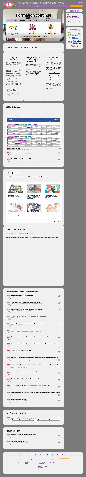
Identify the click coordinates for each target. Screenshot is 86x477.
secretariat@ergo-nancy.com (11, 81)
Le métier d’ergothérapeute (33, 6)
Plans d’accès (20, 462)
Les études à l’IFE (48, 6)
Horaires (21, 459)
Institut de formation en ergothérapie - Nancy (41, 2)
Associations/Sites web (29, 464)
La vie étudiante (41, 467)
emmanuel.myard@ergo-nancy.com (13, 73)
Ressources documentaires (43, 466)
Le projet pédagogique (42, 464)
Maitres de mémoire (54, 461)
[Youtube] (78, 10)
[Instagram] (73, 10)
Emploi (26, 463)
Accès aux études (41, 459)
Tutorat (51, 459)
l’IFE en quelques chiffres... (43, 461)
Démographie (27, 461)
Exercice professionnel (29, 459)
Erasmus (39, 468)
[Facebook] (71, 10)
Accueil (21, 6)
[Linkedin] (75, 10)
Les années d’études (42, 462)
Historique (27, 462)
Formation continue (76, 6)
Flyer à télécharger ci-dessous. (73, 16)
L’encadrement (41, 463)
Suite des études (41, 470)
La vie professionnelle (62, 6)
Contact (21, 461)
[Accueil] (9, 4)
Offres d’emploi (53, 462)
